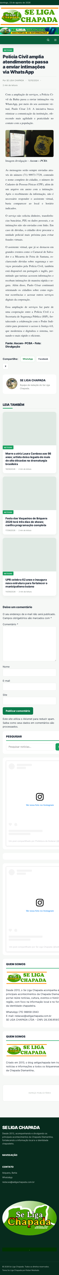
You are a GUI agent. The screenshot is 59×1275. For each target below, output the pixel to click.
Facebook (43, 359)
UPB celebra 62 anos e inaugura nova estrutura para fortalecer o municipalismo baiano (26, 583)
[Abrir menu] (55, 40)
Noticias (8, 50)
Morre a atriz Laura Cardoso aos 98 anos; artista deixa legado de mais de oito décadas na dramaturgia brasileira (28, 458)
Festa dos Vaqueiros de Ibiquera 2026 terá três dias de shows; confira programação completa (26, 522)
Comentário (10, 624)
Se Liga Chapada (21, 1127)
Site (5, 694)
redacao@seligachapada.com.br (18, 1182)
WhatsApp (28, 359)
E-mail (6, 680)
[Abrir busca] (48, 40)
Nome (6, 666)
